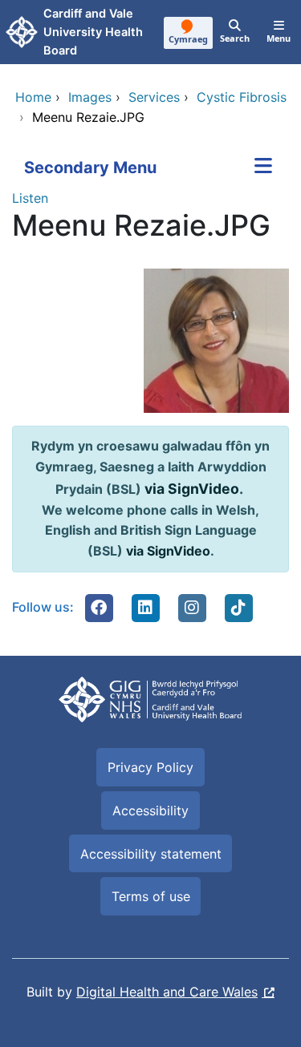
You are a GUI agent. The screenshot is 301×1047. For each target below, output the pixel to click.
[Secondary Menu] (263, 167)
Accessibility (150, 810)
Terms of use (151, 896)
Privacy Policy (150, 767)
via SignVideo (191, 488)
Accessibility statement (151, 854)
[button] (98, 607)
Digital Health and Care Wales (167, 992)
